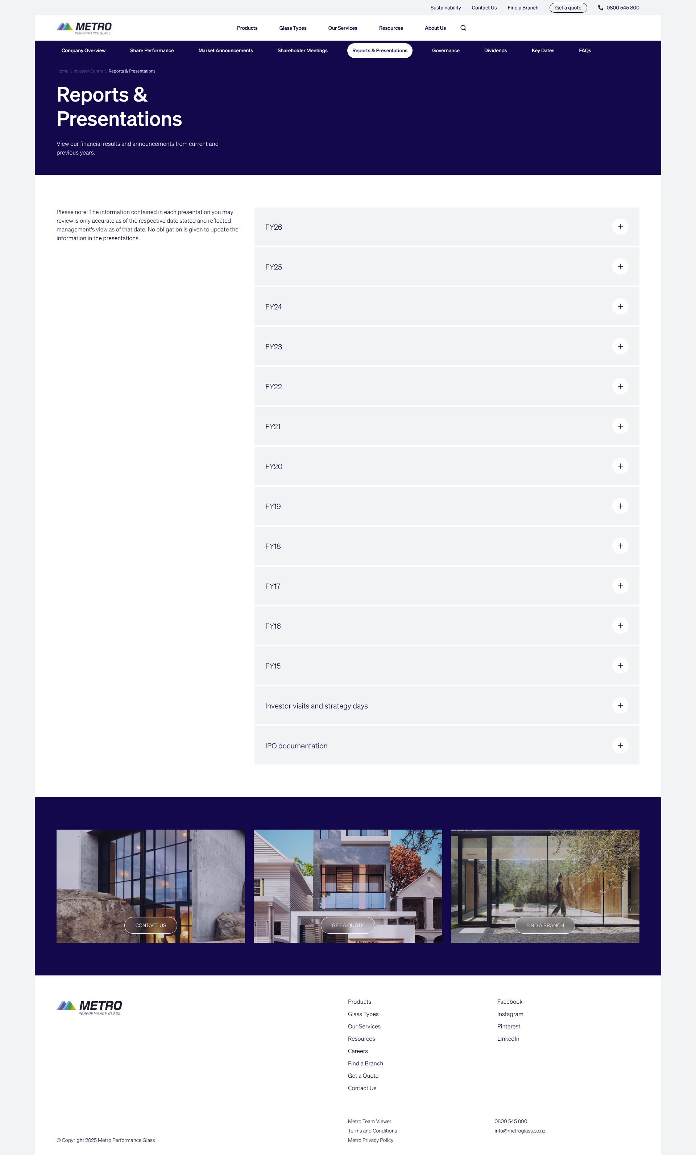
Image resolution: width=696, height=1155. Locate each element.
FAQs (585, 50)
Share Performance (152, 50)
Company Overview (83, 50)
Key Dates (543, 50)
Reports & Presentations (379, 50)
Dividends (495, 50)
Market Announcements (226, 50)
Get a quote (568, 7)
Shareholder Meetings (303, 50)
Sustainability (446, 7)
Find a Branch (523, 7)
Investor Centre (88, 71)
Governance (446, 50)
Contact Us (484, 7)
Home (63, 71)
